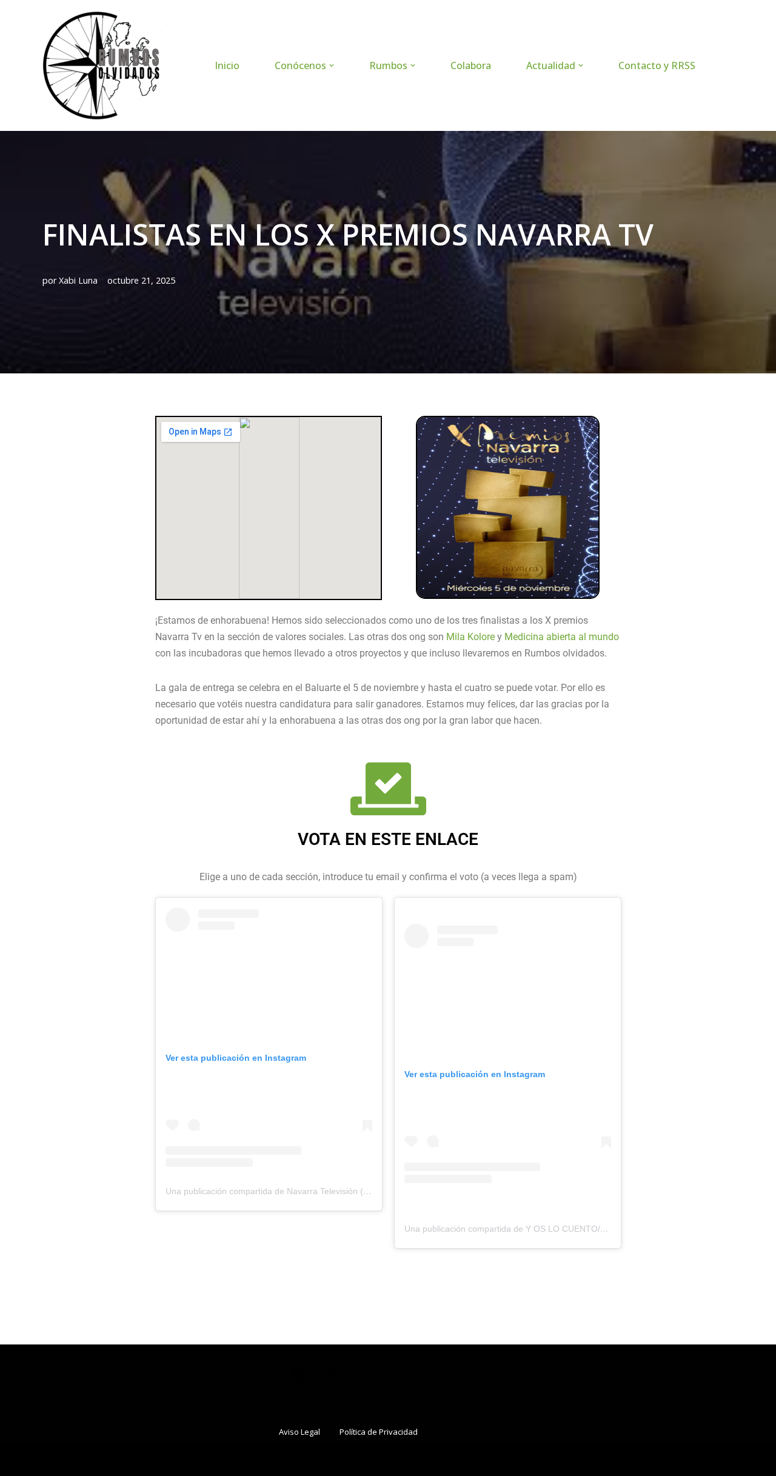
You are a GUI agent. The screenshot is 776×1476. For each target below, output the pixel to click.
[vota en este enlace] (388, 789)
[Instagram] (328, 1379)
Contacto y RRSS (656, 65)
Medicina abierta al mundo (561, 637)
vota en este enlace (388, 839)
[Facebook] (298, 1379)
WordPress (188, 1460)
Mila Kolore (470, 637)
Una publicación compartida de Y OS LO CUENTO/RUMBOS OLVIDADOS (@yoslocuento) (577, 1229)
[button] (331, 65)
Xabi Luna (78, 280)
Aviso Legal (299, 1431)
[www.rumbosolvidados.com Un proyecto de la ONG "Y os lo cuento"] (103, 65)
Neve (54, 1460)
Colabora (470, 65)
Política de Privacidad (379, 1431)
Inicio (227, 65)
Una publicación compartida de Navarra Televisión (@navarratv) (288, 1191)
